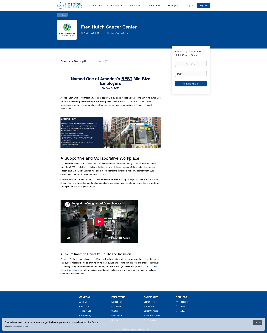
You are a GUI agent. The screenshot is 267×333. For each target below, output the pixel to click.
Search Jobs (149, 301)
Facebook (184, 301)
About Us (83, 301)
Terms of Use (85, 310)
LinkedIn (183, 311)
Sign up (203, 5)
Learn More (116, 315)
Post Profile (149, 306)
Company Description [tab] (74, 61)
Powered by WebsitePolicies (16, 327)
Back (63, 15)
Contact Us (84, 306)
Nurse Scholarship (152, 315)
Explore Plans (117, 301)
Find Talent (116, 306)
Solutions (115, 310)
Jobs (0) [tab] (103, 61)
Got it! (258, 322)
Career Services (151, 310)
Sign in (189, 5)
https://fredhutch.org (119, 33)
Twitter (183, 306)
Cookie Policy (91, 322)
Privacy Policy (85, 315)
